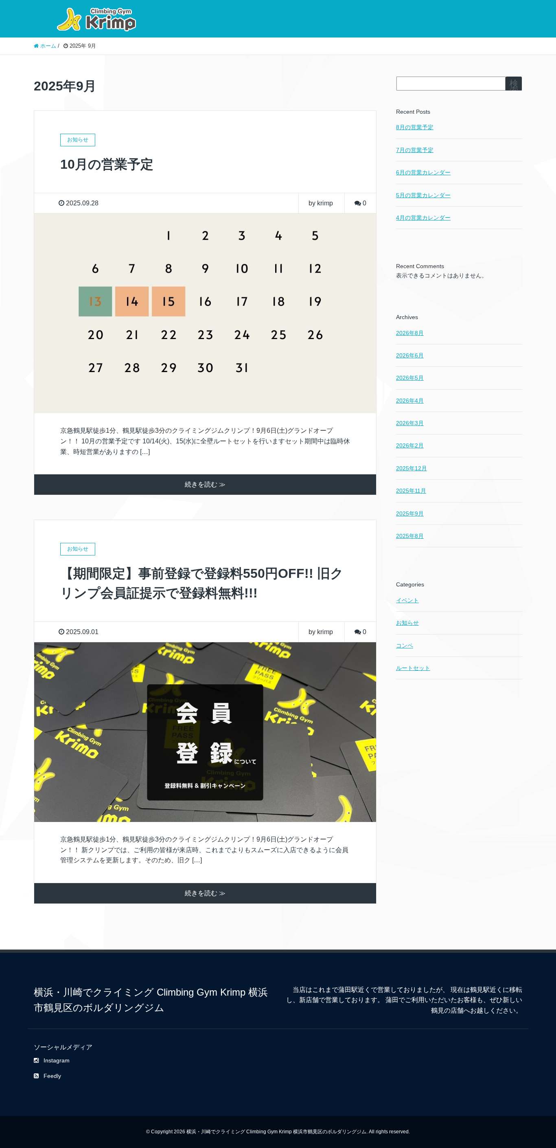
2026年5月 (410, 378)
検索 (514, 87)
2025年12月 (411, 468)
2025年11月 (411, 490)
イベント (407, 600)
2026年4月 (410, 400)
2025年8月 (410, 536)
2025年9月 (410, 513)
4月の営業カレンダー (423, 217)
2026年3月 (410, 423)
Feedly (52, 1076)
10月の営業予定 (106, 164)
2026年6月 (410, 355)
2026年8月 (410, 333)
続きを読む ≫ (205, 484)
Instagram (57, 1060)
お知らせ (407, 622)
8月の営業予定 (414, 127)
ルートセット (413, 668)
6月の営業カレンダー (423, 172)
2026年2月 (410, 445)
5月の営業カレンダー (423, 195)
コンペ (404, 645)
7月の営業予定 (414, 150)
